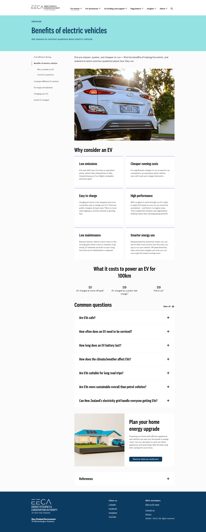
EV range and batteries (43, 87)
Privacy (148, 514)
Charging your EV (41, 94)
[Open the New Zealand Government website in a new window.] (44, 520)
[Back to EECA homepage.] (44, 506)
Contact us (150, 510)
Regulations (136, 8)
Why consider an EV (45, 69)
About (162, 8)
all (166, 306)
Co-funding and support (114, 8)
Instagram (113, 512)
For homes (75, 8)
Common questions (45, 74)
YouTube (112, 517)
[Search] (172, 8)
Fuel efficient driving (42, 57)
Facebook (113, 508)
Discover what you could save (146, 459)
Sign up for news (152, 504)
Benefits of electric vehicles (45, 63)
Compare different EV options (46, 81)
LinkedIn (112, 504)
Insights (150, 8)
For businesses (91, 8)
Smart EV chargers (41, 100)
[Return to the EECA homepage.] (45, 7)
